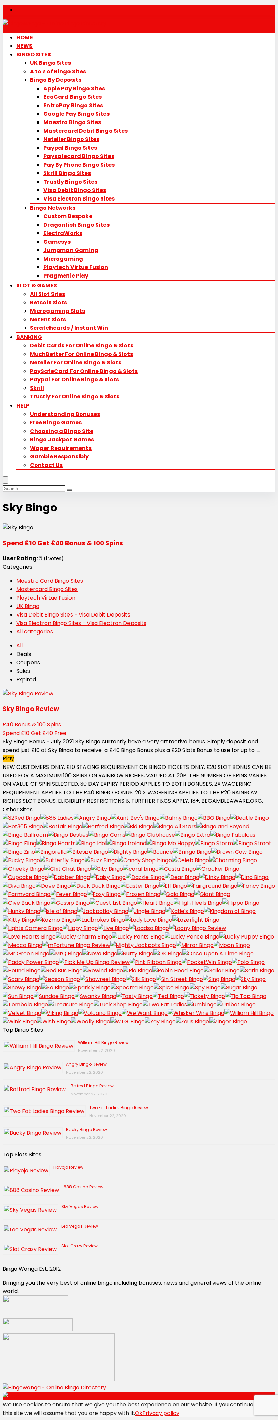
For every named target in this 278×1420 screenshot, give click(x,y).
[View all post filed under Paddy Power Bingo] (31, 962)
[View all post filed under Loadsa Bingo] (149, 928)
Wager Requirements (61, 448)
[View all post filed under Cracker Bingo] (217, 869)
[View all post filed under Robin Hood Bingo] (178, 970)
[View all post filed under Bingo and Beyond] (222, 826)
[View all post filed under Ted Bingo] (168, 996)
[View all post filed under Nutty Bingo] (135, 954)
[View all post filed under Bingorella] (51, 852)
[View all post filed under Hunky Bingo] (21, 911)
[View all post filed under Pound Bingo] (22, 970)
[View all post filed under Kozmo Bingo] (56, 920)
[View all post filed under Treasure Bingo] (71, 1004)
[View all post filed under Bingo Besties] (68, 835)
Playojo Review (68, 1167)
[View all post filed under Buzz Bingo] (101, 860)
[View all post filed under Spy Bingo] (205, 987)
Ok (138, 1413)
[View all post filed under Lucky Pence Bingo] (192, 937)
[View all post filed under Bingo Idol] (91, 843)
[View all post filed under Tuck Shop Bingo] (118, 1004)
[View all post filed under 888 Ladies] (57, 818)
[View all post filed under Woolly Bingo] (90, 1021)
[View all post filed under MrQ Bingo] (65, 954)
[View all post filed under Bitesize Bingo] (87, 852)
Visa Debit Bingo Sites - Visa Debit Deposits (73, 615)
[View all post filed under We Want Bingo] (145, 1013)
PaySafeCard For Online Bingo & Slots (84, 371)
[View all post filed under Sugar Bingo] (239, 987)
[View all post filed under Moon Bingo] (232, 945)
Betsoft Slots (48, 302)
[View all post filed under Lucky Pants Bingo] (138, 937)
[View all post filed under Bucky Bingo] (21, 860)
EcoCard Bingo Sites (72, 97)
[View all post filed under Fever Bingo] (69, 894)
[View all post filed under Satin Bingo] (257, 970)
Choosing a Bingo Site (61, 431)
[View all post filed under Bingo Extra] (192, 835)
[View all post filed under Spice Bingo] (172, 987)
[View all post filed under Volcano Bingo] (100, 1013)
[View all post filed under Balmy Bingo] (179, 818)
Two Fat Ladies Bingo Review (118, 1108)
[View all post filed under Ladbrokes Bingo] (100, 920)
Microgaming (63, 259)
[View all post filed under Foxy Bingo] (104, 894)
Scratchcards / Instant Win (69, 328)
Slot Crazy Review (79, 1246)
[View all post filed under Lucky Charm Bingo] (84, 937)
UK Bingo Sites (50, 63)
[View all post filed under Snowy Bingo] (22, 987)
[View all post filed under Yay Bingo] (160, 1021)
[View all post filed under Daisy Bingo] (108, 877)
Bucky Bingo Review (86, 1129)
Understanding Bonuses (65, 414)
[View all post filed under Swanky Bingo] (95, 996)
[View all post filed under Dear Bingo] (182, 877)
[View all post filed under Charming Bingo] (233, 860)
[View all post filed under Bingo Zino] (19, 852)
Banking (29, 337)
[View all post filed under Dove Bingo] (53, 886)
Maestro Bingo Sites (72, 122)
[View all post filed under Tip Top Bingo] (245, 996)
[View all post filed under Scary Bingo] (21, 979)
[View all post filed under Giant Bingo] (212, 894)
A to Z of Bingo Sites (58, 71)
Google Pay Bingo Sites (76, 114)
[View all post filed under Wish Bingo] (54, 1021)
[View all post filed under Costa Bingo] (177, 869)
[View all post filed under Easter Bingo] (140, 886)
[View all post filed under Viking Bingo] (59, 1013)
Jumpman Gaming (70, 250)
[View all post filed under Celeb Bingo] (190, 860)
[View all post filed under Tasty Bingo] (134, 996)
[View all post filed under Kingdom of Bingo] (230, 911)
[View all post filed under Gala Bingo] (177, 894)
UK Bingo (27, 606)
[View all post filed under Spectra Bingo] (132, 987)
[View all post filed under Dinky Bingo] (217, 877)
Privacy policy (160, 1413)
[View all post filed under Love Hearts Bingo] (29, 937)
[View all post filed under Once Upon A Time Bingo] (218, 954)
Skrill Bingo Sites (67, 173)
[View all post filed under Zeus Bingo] (192, 1021)
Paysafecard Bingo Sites (78, 156)
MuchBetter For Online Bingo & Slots (81, 354)
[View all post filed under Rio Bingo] (137, 970)
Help (22, 406)
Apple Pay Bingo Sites (74, 88)
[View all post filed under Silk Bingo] (141, 979)
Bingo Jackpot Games (62, 439)
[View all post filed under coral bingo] (141, 869)
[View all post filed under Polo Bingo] (248, 962)
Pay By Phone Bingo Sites (79, 165)
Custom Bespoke (67, 216)
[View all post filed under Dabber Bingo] (69, 877)
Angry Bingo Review (86, 1064)
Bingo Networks (52, 208)
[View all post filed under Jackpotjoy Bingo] (102, 911)
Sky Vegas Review (79, 1206)
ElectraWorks (62, 233)
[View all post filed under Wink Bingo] (20, 1021)
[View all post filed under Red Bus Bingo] (62, 970)
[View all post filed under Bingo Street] (252, 843)
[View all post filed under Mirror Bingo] (195, 945)
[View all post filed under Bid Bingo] (138, 826)
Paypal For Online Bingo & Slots (74, 379)
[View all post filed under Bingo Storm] (214, 843)
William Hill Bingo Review (103, 1042)
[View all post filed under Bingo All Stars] (174, 826)
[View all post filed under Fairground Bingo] (212, 886)
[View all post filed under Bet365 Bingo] (23, 826)
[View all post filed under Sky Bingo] (250, 979)
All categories (34, 632)
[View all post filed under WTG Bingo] (127, 1021)
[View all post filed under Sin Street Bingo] (179, 979)
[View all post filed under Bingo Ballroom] (25, 835)
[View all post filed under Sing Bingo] (219, 979)
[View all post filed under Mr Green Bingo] (26, 954)
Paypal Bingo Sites (70, 148)
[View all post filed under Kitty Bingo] (19, 920)
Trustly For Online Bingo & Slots (74, 396)
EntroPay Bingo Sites (73, 105)
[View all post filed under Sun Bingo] (18, 996)
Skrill (37, 388)
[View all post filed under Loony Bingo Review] (197, 928)
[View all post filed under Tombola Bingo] (25, 1004)
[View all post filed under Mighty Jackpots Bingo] (143, 945)
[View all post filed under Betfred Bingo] (103, 826)
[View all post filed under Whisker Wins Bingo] (196, 1013)
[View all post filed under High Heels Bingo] (198, 903)
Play (8, 758)
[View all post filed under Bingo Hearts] (56, 843)
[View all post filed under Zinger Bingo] (228, 1021)
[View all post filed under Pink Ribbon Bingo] (156, 962)
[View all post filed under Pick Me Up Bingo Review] (94, 962)
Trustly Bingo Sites (70, 182)
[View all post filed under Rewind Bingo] (103, 970)
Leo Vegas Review (79, 1226)
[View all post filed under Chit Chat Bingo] (67, 869)
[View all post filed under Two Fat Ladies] (165, 1004)
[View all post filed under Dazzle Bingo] (145, 877)
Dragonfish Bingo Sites (76, 225)
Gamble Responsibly (59, 456)
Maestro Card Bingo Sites (49, 581)
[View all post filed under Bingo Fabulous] (232, 835)
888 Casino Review (83, 1187)
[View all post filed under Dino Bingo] (252, 877)
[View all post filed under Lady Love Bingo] (148, 920)
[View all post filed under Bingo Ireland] (126, 843)
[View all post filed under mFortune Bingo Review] (76, 945)
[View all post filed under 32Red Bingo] (21, 818)
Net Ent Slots (48, 319)
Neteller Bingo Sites (71, 139)
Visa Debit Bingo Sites (74, 190)
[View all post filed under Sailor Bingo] (222, 970)
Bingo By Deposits (55, 80)
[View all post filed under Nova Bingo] (99, 954)
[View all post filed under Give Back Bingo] (27, 903)
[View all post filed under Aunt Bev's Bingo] (135, 818)
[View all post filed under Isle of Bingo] (58, 911)
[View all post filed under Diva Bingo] (19, 886)
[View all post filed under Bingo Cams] (106, 835)
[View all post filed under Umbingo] (202, 1004)
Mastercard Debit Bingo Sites (85, 131)
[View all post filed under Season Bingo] (59, 979)
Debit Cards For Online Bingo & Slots (81, 345)
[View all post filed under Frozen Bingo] (140, 894)
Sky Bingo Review (31, 709)
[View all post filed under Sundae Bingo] (54, 996)
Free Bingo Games (56, 423)
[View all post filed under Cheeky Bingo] (23, 869)
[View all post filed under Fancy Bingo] (256, 886)
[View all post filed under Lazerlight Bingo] (195, 920)
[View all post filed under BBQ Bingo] (214, 818)
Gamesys (57, 242)
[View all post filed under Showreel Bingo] (103, 979)
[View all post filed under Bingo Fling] (19, 843)
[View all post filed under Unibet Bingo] (236, 1004)
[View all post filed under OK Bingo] (167, 954)
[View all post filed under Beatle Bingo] (249, 818)
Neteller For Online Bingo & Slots (75, 362)
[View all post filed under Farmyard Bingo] (27, 894)
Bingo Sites (33, 54)
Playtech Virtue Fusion (75, 267)
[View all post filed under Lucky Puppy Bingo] (246, 937)
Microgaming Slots (57, 311)
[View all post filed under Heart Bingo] (155, 903)
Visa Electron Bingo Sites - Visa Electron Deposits (81, 623)
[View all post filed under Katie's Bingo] (184, 911)
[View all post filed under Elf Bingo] (173, 886)
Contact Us (46, 465)
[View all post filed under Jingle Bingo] (146, 911)
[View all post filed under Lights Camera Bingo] (33, 928)
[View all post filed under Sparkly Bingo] (90, 987)
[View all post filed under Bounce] (160, 852)
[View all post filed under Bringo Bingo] (192, 852)
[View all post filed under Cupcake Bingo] (25, 877)
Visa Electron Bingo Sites (79, 199)
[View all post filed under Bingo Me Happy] (170, 843)
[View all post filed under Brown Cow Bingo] (237, 852)
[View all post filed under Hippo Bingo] (240, 903)
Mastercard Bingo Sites (47, 589)
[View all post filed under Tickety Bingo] (204, 996)
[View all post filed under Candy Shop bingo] (145, 860)
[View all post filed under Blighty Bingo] (127, 852)
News (24, 46)
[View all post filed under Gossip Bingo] (70, 903)
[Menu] (5, 480)
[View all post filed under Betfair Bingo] (62, 826)
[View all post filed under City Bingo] (107, 869)
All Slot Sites (47, 294)
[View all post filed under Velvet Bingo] (22, 1013)
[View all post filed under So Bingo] (55, 987)
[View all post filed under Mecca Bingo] (22, 945)
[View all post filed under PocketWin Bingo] (207, 962)
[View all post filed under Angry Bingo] (92, 818)
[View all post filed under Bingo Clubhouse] (150, 835)
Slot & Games (36, 285)
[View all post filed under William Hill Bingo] (249, 1013)
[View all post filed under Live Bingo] (113, 928)
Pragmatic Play (65, 276)
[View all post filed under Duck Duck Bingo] (96, 886)
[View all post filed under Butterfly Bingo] (62, 860)
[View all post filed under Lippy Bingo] (80, 928)
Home (24, 37)
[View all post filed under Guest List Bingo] (113, 903)
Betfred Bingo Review (92, 1086)
